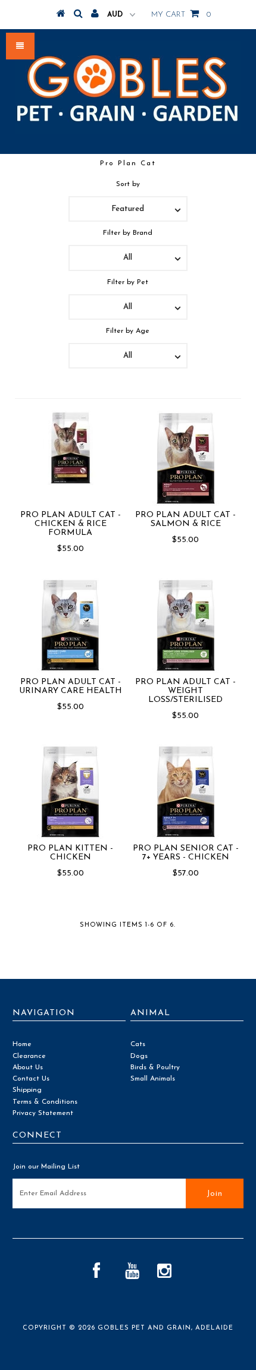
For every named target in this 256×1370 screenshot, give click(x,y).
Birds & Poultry (155, 1067)
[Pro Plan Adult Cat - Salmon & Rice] (185, 458)
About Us (28, 1067)
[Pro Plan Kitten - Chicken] (70, 791)
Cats (137, 1044)
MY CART (181, 14)
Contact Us (31, 1078)
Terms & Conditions (45, 1102)
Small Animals (152, 1078)
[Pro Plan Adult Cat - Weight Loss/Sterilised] (185, 625)
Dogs (139, 1056)
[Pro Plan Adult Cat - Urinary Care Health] (70, 625)
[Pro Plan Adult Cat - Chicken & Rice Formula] (70, 448)
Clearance (29, 1056)
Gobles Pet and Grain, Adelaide (165, 1328)
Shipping (27, 1090)
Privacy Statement (43, 1113)
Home (22, 1044)
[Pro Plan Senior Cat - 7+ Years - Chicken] (185, 791)
